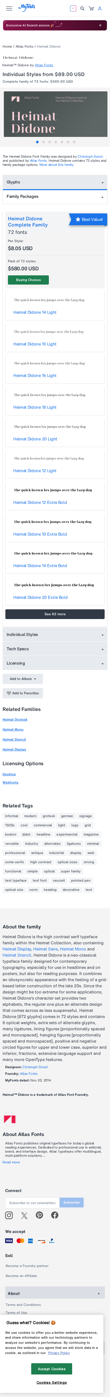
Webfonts (10, 782)
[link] (91, 8)
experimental (67, 834)
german (67, 816)
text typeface (16, 881)
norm (33, 890)
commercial (43, 825)
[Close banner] (100, 25)
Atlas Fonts (25, 46)
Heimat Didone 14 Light (35, 312)
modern (30, 816)
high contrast (40, 862)
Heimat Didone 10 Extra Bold (40, 534)
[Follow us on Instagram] (11, 1215)
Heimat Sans (45, 949)
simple (32, 871)
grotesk (49, 816)
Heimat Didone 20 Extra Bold (40, 597)
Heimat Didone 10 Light (35, 344)
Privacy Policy (59, 1352)
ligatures (74, 844)
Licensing (16, 663)
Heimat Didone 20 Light (35, 439)
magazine (91, 834)
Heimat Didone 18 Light (35, 407)
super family (71, 871)
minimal (93, 844)
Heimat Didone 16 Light (35, 375)
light (61, 825)
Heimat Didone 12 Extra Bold (40, 502)
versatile (12, 844)
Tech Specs (18, 649)
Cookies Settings (52, 1382)
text (89, 890)
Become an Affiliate (21, 1275)
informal (11, 816)
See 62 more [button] (55, 614)
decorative (71, 890)
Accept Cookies (51, 1368)
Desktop (9, 774)
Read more (11, 1162)
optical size (14, 890)
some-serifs (14, 862)
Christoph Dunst (90, 156)
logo (75, 825)
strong (89, 862)
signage (85, 816)
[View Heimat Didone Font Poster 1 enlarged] (55, 117)
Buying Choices (28, 279)
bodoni (10, 834)
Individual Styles (22, 634)
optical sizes (68, 862)
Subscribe (71, 1202)
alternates (52, 844)
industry (31, 844)
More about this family (56, 164)
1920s (10, 825)
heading (50, 890)
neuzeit (59, 881)
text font (40, 881)
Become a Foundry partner (27, 1265)
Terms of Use (16, 1312)
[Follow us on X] (26, 1215)
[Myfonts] (27, 10)
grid (88, 825)
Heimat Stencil (14, 739)
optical (49, 871)
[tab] (37, 142)
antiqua (37, 853)
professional (15, 853)
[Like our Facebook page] (57, 1215)
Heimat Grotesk (15, 719)
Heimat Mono (13, 729)
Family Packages (22, 196)
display (75, 853)
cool (24, 825)
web (90, 853)
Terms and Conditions (23, 1304)
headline (43, 834)
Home (7, 46)
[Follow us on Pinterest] (41, 1215)
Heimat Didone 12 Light (35, 471)
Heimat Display (14, 749)
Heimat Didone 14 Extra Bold (40, 565)
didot (26, 834)
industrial (56, 853)
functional (13, 871)
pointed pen (81, 881)
